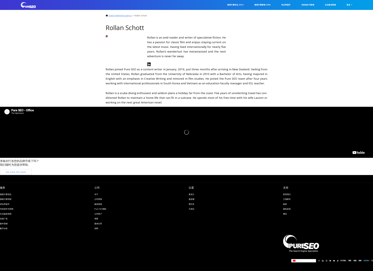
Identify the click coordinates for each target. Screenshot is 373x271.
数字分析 (4, 228)
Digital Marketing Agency (120, 15)
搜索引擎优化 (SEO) (235, 5)
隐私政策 (287, 209)
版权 (285, 204)
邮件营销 (4, 223)
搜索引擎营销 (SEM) (262, 5)
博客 (96, 218)
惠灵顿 (191, 199)
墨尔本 (191, 204)
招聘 (96, 228)
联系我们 (287, 194)
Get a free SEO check (16, 172)
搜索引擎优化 (5, 194)
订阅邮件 (287, 199)
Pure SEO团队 (100, 209)
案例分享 (98, 223)
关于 (96, 194)
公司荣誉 (98, 199)
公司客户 (98, 214)
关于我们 (343, 261)
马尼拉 (191, 209)
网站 (285, 214)
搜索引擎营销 (5, 199)
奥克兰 (191, 194)
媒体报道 (98, 204)
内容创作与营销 (307, 5)
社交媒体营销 (330, 5)
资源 (354, 261)
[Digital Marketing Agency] (28, 4)
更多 (349, 5)
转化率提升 (286, 5)
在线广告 (4, 218)
